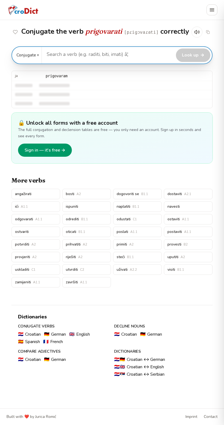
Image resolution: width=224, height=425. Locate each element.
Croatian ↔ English (139, 367)
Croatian (29, 334)
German (55, 334)
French (53, 342)
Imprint (191, 416)
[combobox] (108, 54)
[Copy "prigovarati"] (208, 32)
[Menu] (212, 9)
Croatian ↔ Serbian (139, 374)
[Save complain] (15, 32)
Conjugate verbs (36, 326)
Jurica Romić (45, 416)
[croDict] (23, 9)
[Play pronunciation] (196, 32)
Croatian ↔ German (139, 359)
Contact (210, 416)
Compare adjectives (39, 351)
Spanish (29, 342)
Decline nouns (129, 326)
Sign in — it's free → (45, 150)
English (79, 334)
